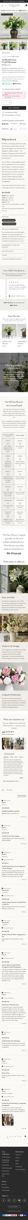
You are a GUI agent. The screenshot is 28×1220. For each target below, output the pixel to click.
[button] (8, 743)
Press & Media (5, 1187)
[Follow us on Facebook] (3, 1200)
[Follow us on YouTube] (19, 1200)
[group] (14, 732)
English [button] (21, 777)
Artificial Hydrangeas (7, 1168)
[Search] (5, 6)
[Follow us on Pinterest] (14, 1200)
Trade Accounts (5, 1190)
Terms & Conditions (20, 1169)
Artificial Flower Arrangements (6, 1161)
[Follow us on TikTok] (24, 1200)
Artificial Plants (5, 1165)
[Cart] (25, 6)
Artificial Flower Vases (6, 1175)
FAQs (17, 1163)
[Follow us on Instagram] (9, 1200)
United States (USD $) (13, 1206)
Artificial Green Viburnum (6, 342)
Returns (17, 1160)
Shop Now (21, 1)
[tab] (21, 796)
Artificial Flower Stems (8, 220)
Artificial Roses (5, 1171)
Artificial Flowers (6, 52)
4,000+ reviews (15, 56)
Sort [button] (3, 790)
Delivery (18, 1157)
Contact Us (18, 1154)
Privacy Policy (19, 1166)
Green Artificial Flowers (9, 224)
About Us (4, 1184)
